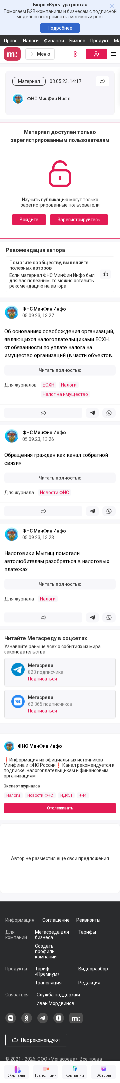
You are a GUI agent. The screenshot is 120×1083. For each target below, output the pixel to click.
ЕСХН (48, 385)
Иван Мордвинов (55, 1003)
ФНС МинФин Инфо (49, 98)
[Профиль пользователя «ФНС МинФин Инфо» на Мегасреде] (18, 98)
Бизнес (77, 40)
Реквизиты (88, 920)
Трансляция (48, 982)
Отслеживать (60, 808)
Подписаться (42, 678)
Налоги (31, 40)
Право (11, 40)
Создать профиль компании (46, 951)
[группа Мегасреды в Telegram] (42, 1021)
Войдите (29, 219)
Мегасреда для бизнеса (52, 934)
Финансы (54, 40)
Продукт (99, 40)
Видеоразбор (93, 968)
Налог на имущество (65, 394)
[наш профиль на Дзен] (58, 1021)
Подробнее (60, 28)
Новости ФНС (54, 492)
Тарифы (87, 932)
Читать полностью (60, 370)
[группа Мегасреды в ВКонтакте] (10, 1021)
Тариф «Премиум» (47, 971)
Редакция (89, 982)
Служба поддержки (58, 994)
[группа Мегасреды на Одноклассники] (26, 1021)
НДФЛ (66, 795)
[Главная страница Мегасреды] (13, 54)
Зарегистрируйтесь (79, 219)
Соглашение (56, 920)
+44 (82, 795)
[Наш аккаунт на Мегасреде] (76, 1021)
